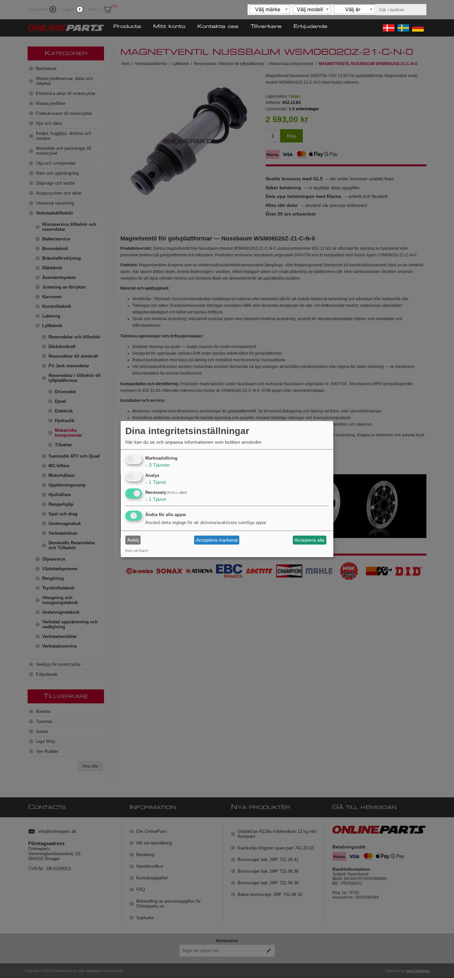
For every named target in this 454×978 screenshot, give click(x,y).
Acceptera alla (309, 540)
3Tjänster (157, 465)
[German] (417, 28)
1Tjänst (155, 482)
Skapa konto (38, 9)
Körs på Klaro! (136, 551)
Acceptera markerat (217, 540)
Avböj (133, 540)
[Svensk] (402, 28)
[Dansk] (388, 28)
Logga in (68, 9)
